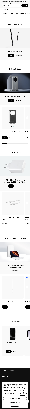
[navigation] (6, 13)
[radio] (12, 126)
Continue (25, 5)
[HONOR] (5, 370)
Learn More (18, 55)
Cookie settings (15, 406)
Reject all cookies (15, 402)
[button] (2, 13)
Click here (22, 395)
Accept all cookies (15, 398)
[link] (12, 117)
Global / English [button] (6, 5)
